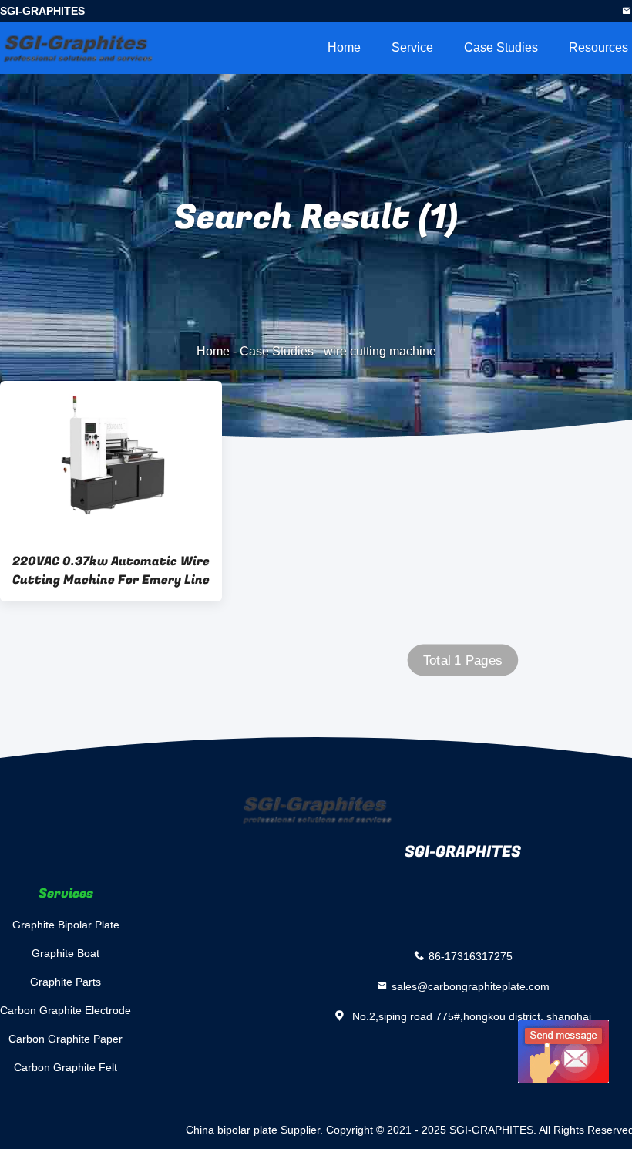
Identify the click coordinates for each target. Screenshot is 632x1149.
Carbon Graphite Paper (65, 1039)
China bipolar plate (231, 1130)
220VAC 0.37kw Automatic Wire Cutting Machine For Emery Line (111, 570)
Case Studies (501, 47)
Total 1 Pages (463, 660)
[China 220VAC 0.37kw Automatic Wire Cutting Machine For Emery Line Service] (111, 460)
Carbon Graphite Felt (65, 1067)
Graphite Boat (65, 953)
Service (412, 47)
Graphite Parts (65, 981)
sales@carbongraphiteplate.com (471, 985)
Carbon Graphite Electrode (65, 1010)
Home (344, 47)
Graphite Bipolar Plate (65, 924)
